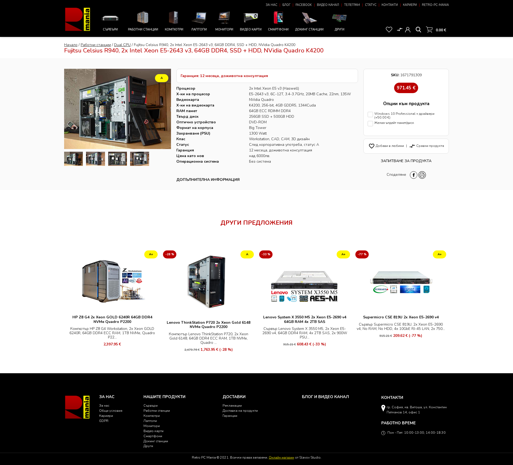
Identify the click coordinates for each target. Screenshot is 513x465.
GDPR (103, 420)
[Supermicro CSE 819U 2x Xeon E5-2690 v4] (401, 280)
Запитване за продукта (406, 160)
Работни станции (143, 30)
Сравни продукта (426, 145)
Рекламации (232, 405)
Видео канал (328, 5)
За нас (271, 5)
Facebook (304, 5)
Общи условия (110, 410)
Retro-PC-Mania (435, 5)
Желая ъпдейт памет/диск (394, 123)
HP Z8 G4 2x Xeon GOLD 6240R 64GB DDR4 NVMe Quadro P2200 (112, 319)
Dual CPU (122, 44)
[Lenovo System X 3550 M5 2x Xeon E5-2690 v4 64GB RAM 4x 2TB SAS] (304, 280)
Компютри (174, 30)
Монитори (224, 30)
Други (339, 30)
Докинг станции (309, 30)
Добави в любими (386, 145)
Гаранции (230, 415)
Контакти (390, 5)
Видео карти (251, 30)
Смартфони (278, 30)
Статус (370, 5)
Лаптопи (199, 30)
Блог (286, 5)
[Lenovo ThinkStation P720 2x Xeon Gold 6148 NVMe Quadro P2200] (208, 283)
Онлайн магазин (281, 457)
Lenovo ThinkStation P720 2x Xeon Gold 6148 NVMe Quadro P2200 (208, 324)
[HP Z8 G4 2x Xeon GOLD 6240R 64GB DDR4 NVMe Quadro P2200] (112, 280)
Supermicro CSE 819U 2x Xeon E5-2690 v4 (401, 317)
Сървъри (110, 30)
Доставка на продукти (240, 410)
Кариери (410, 5)
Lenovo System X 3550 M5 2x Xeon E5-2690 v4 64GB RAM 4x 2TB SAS (304, 319)
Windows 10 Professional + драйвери (404, 116)
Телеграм (352, 5)
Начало (70, 44)
